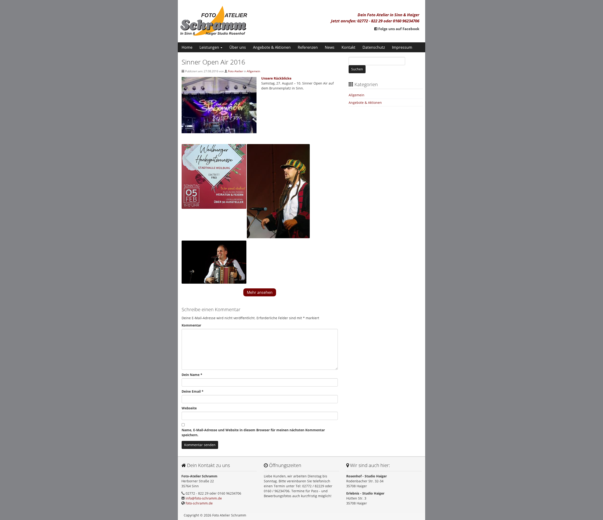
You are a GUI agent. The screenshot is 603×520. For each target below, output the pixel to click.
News (329, 47)
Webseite (189, 408)
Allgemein (253, 71)
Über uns (237, 47)
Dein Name (192, 374)
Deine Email (193, 391)
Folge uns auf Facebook (398, 28)
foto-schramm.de (199, 503)
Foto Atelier (235, 71)
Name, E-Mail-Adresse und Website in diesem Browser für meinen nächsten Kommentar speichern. (253, 432)
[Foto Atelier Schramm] (238, 21)
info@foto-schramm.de (204, 498)
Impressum (402, 47)
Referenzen (308, 47)
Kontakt (348, 47)
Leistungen (210, 47)
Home (187, 47)
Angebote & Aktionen (272, 47)
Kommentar (191, 325)
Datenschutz (374, 47)
